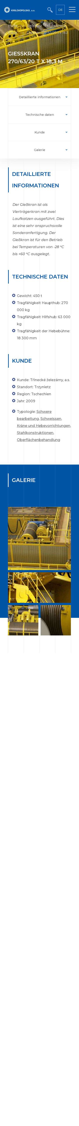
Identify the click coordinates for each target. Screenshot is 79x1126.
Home (13, 26)
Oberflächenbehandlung (38, 440)
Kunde (39, 132)
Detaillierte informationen (39, 97)
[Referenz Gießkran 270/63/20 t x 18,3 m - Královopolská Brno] (39, 538)
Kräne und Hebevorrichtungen (43, 426)
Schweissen (50, 419)
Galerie (39, 150)
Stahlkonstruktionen (35, 433)
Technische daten (39, 115)
